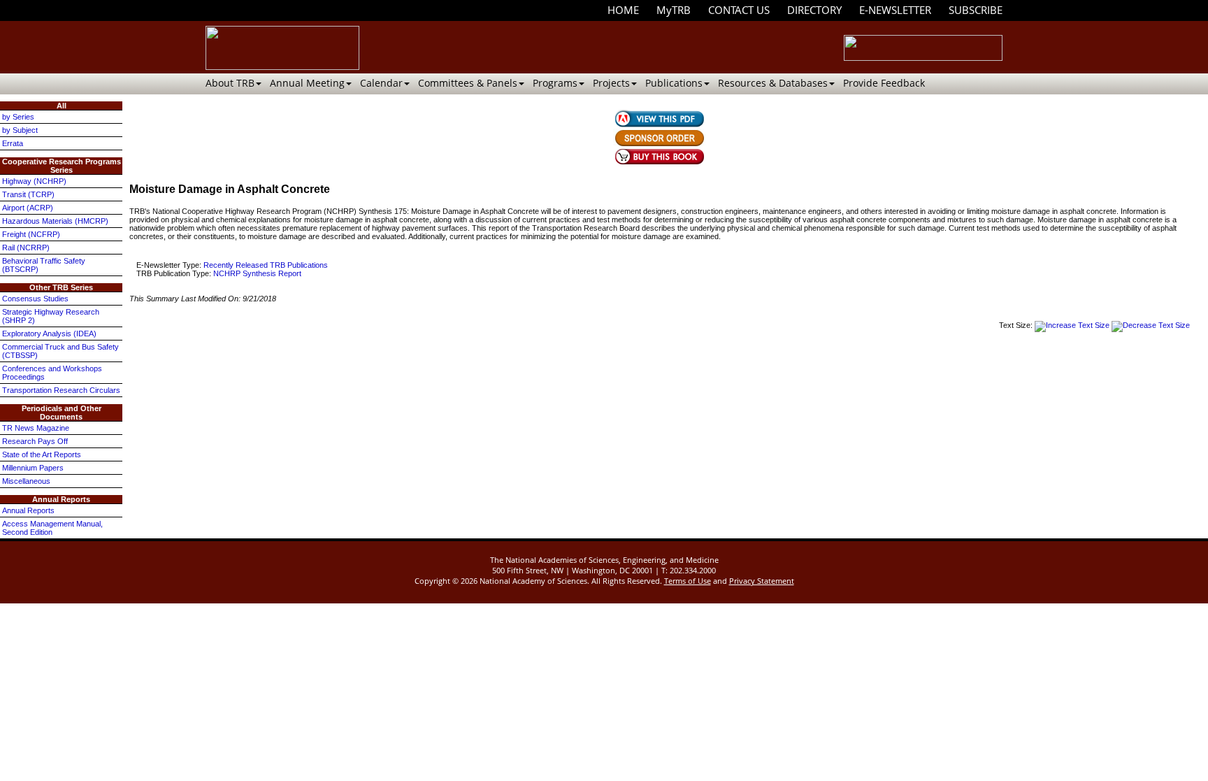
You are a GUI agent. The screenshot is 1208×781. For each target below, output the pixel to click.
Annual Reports (28, 510)
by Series (18, 117)
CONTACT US (739, 10)
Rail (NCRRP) (26, 247)
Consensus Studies (35, 298)
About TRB (230, 82)
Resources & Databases (773, 82)
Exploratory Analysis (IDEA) (49, 333)
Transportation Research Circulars (61, 390)
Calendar (381, 82)
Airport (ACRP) (27, 207)
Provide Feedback (884, 82)
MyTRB (673, 10)
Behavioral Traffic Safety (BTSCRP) (43, 265)
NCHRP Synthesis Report (257, 273)
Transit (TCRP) (28, 194)
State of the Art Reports (41, 454)
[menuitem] (623, 10)
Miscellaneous (26, 481)
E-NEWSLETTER (895, 10)
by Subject (20, 130)
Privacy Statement (761, 580)
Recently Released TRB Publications (265, 265)
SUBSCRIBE (975, 10)
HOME (623, 10)
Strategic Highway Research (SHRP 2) (50, 316)
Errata (12, 143)
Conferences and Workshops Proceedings (52, 372)
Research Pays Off (35, 441)
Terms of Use (687, 580)
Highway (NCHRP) (34, 181)
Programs (555, 82)
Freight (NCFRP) (31, 234)
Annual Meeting (307, 82)
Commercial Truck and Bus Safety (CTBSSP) (60, 351)
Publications (674, 82)
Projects (611, 82)
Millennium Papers (33, 468)
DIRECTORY (814, 10)
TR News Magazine (35, 428)
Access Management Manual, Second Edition (52, 528)
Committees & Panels (467, 82)
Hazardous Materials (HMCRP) (55, 221)
